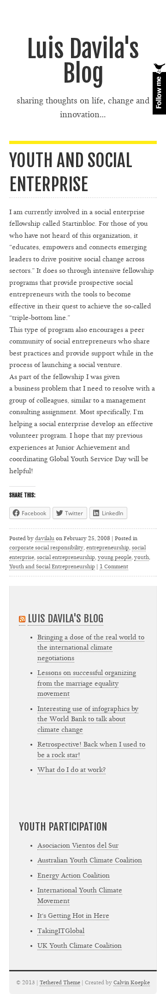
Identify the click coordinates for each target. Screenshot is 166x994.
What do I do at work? (71, 770)
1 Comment (114, 566)
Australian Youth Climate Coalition (89, 860)
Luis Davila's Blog (83, 61)
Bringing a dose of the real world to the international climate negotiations (90, 647)
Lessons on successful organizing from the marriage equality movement (86, 683)
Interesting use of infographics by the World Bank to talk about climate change (87, 719)
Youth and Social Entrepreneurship (52, 566)
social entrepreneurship (66, 557)
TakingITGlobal (60, 931)
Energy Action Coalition (73, 876)
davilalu (44, 538)
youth (141, 557)
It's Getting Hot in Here (73, 916)
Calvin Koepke (131, 982)
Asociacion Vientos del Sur (78, 845)
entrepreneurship (107, 547)
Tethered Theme (60, 982)
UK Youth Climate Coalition (79, 946)
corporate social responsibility (46, 547)
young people (114, 557)
